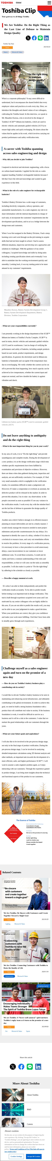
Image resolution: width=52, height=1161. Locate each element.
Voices (7, 47)
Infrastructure (9, 976)
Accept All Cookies (33, 1156)
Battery (6, 52)
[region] (26, 1144)
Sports (28, 1031)
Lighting (7, 924)
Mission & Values (17, 52)
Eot (6, 1031)
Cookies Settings (16, 1156)
